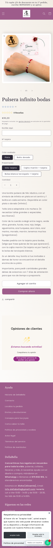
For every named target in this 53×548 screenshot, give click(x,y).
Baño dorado (23, 157)
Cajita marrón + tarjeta (35, 168)
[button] (3, 13)
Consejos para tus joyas (17, 418)
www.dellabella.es (21, 546)
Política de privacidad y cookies (20, 430)
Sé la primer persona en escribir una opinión (26, 359)
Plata (7, 157)
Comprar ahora (26, 291)
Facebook (10, 510)
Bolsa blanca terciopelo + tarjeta (22, 174)
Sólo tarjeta (11, 168)
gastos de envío (24, 121)
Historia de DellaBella (15, 394)
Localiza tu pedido (14, 406)
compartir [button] (10, 299)
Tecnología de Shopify (35, 546)
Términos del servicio (15, 441)
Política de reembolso (15, 447)
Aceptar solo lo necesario (38, 535)
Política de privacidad (14, 543)
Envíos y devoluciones (15, 412)
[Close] (49, 513)
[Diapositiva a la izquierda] (21, 90)
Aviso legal (10, 435)
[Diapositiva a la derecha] (32, 90)
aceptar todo (15, 535)
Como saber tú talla (15, 424)
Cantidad (6, 180)
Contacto (9, 400)
